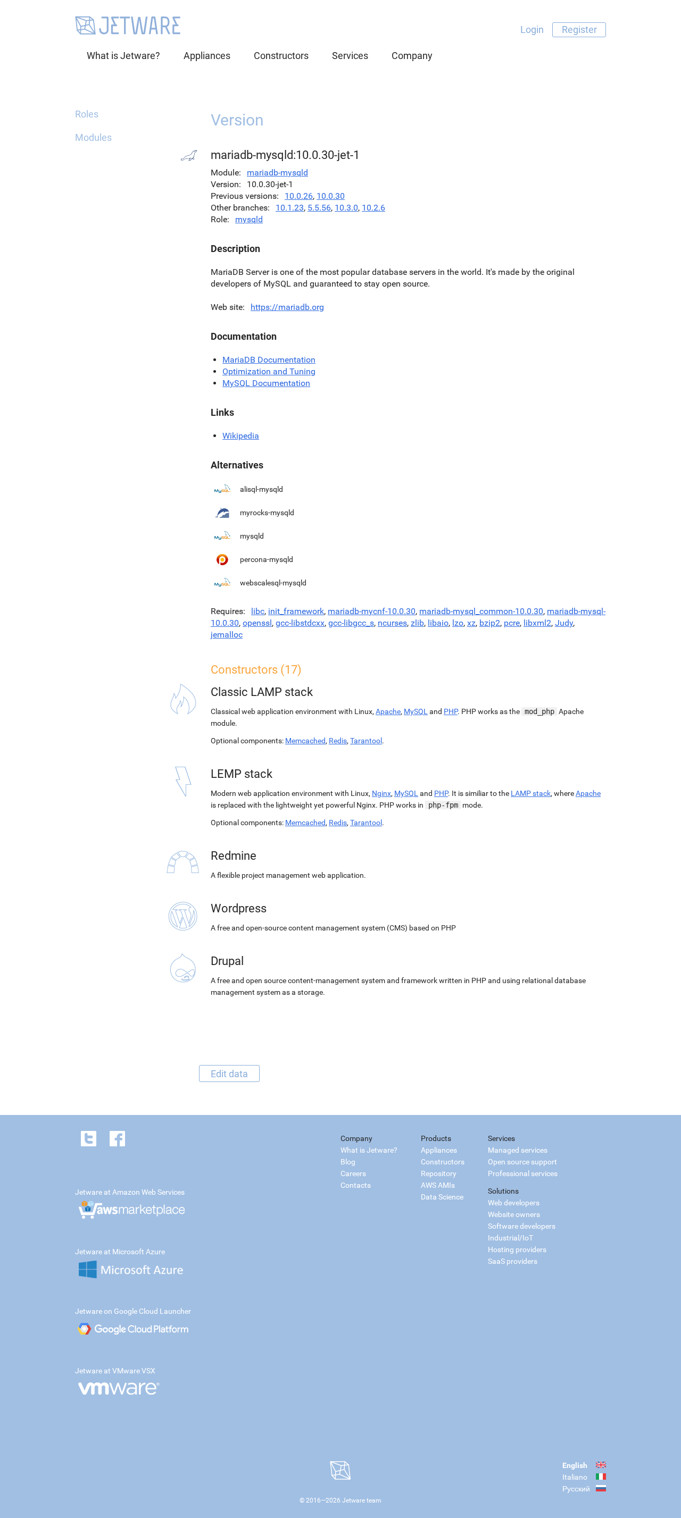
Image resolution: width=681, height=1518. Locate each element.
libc (257, 611)
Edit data (229, 1073)
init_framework (296, 611)
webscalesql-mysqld (273, 582)
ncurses (392, 623)
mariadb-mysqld (277, 172)
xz (471, 623)
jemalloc (227, 635)
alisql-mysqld (261, 489)
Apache (388, 711)
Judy (564, 623)
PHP (451, 711)
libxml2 (537, 623)
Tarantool (366, 740)
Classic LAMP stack (262, 692)
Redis (338, 740)
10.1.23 (290, 208)
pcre (512, 623)
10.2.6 (373, 208)
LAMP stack (531, 793)
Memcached (305, 740)
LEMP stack (241, 774)
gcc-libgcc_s (351, 623)
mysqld (249, 219)
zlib (417, 623)
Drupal (227, 961)
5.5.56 (319, 208)
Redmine (233, 855)
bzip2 (489, 623)
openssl (257, 623)
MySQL (416, 711)
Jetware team (361, 1500)
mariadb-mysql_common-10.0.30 (481, 611)
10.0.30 (331, 196)
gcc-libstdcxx (300, 623)
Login (532, 29)
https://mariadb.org (287, 307)
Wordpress (239, 908)
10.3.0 (346, 208)
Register (579, 29)
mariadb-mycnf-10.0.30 (372, 611)
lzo (457, 623)
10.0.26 (299, 196)
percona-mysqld (266, 559)
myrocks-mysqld (267, 512)
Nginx (381, 793)
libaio (438, 623)
